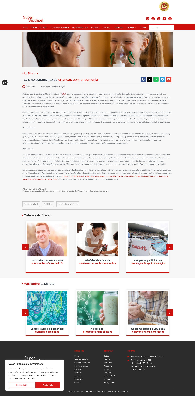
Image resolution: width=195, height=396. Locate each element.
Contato (143, 27)
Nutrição (107, 359)
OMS (64, 94)
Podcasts (106, 27)
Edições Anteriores (80, 27)
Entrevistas (118, 27)
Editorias (130, 27)
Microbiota (108, 366)
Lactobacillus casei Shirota (68, 204)
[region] (34, 375)
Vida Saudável (109, 376)
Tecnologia (108, 373)
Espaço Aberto (109, 383)
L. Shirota (107, 379)
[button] (143, 79)
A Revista (95, 27)
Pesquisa (107, 369)
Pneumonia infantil (31, 204)
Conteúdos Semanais (60, 27)
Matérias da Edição (39, 27)
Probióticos (48, 204)
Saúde (106, 356)
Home (25, 27)
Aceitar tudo (48, 385)
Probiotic (66, 176)
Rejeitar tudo (21, 385)
